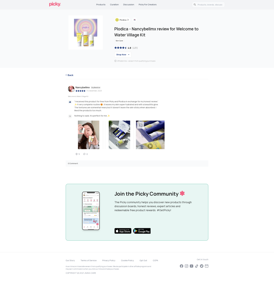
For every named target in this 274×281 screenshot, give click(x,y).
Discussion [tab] (128, 4)
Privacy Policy (108, 260)
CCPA (155, 260)
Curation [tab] (114, 4)
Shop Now (121, 54)
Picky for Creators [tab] (148, 4)
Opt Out (143, 260)
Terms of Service (88, 260)
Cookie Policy (127, 260)
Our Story (70, 260)
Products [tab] (100, 4)
